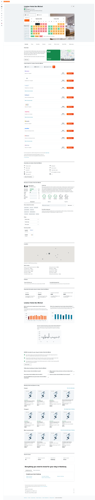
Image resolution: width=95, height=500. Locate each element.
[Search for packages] (1, 11)
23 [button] (38, 31)
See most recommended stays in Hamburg (67, 430)
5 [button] (51, 26)
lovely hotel (32, 209)
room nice (31, 207)
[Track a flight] (1, 18)
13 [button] (31, 28)
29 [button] (36, 33)
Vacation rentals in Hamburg (46, 477)
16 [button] (38, 28)
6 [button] (31, 26)
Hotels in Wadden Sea (45, 497)
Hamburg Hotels (52, 497)
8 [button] (36, 26)
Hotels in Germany (38, 497)
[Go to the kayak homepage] (7, 1)
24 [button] (41, 31)
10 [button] (41, 26)
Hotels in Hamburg (29, 477)
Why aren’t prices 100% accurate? (31, 492)
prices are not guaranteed (43, 486)
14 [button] (56, 28)
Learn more (47, 152)
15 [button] (36, 28)
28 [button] (56, 33)
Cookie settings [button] (26, 157)
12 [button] (51, 28)
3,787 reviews (32, 9)
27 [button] (31, 33)
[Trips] (1, 21)
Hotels (29, 497)
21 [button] (56, 31)
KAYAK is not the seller (29, 489)
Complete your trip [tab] (29, 470)
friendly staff (36, 207)
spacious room (26, 211)
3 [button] (63, 24)
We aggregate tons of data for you (31, 490)
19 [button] (51, 31)
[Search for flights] (1, 5)
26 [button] (45, 31)
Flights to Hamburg (29, 476)
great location (26, 207)
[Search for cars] (1, 9)
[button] (2, 1)
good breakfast (26, 209)
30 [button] (38, 33)
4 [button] (43, 24)
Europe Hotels (33, 497)
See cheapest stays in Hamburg (69, 409)
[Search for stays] (1, 7)
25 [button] (43, 31)
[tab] (32, 201)
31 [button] (63, 33)
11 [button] (43, 26)
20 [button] (31, 31)
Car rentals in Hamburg (45, 476)
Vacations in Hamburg (60, 476)
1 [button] (36, 24)
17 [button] (63, 28)
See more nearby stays (70, 388)
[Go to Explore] (1, 16)
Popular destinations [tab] (36, 470)
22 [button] (36, 31)
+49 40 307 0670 (27, 11)
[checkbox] (29, 231)
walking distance (32, 211)
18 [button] (43, 28)
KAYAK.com (25, 497)
